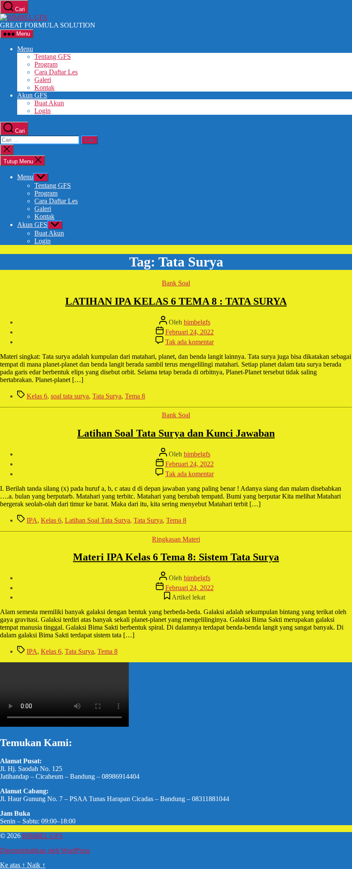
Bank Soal (176, 283)
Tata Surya (106, 396)
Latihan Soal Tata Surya (97, 520)
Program (46, 64)
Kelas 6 (37, 396)
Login (42, 110)
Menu (25, 48)
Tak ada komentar (189, 342)
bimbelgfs (197, 322)
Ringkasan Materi (176, 539)
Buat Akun (49, 103)
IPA (32, 520)
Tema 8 (135, 396)
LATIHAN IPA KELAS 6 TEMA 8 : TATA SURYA (176, 301)
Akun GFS (32, 95)
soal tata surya (70, 396)
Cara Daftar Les (56, 72)
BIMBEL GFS (42, 835)
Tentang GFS (52, 56)
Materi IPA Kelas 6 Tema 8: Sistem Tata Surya (176, 557)
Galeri (42, 79)
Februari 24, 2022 (189, 332)
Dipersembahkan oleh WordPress (45, 850)
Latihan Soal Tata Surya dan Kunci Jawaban (176, 433)
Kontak (44, 87)
